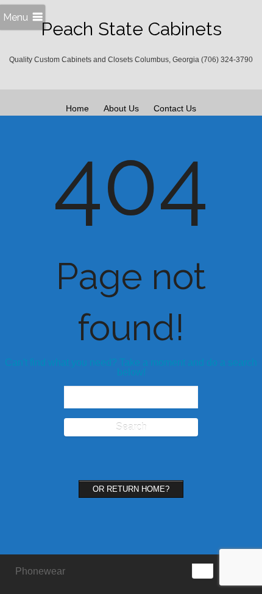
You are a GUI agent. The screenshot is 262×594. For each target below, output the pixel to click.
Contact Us (175, 108)
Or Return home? (131, 489)
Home (77, 108)
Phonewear (40, 571)
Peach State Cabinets (131, 29)
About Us (121, 108)
